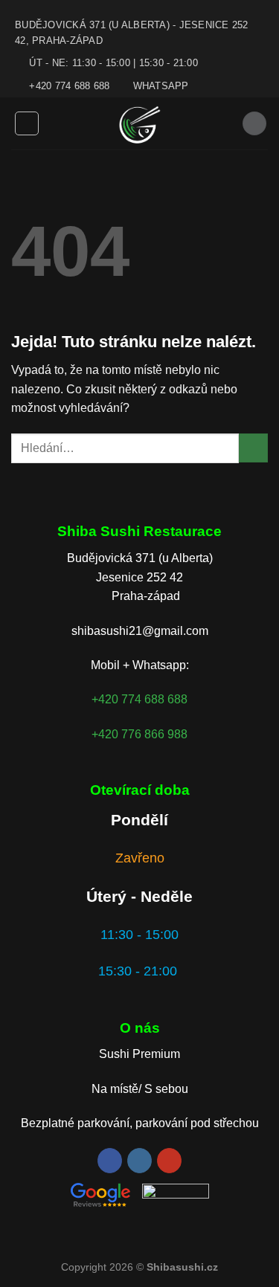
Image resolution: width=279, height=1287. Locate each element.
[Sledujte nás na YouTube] (169, 1160)
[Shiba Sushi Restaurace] (139, 123)
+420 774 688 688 (139, 699)
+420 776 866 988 (139, 734)
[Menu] (27, 123)
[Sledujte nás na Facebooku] (109, 1160)
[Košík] (254, 124)
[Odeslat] (253, 447)
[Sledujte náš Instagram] (139, 1160)
